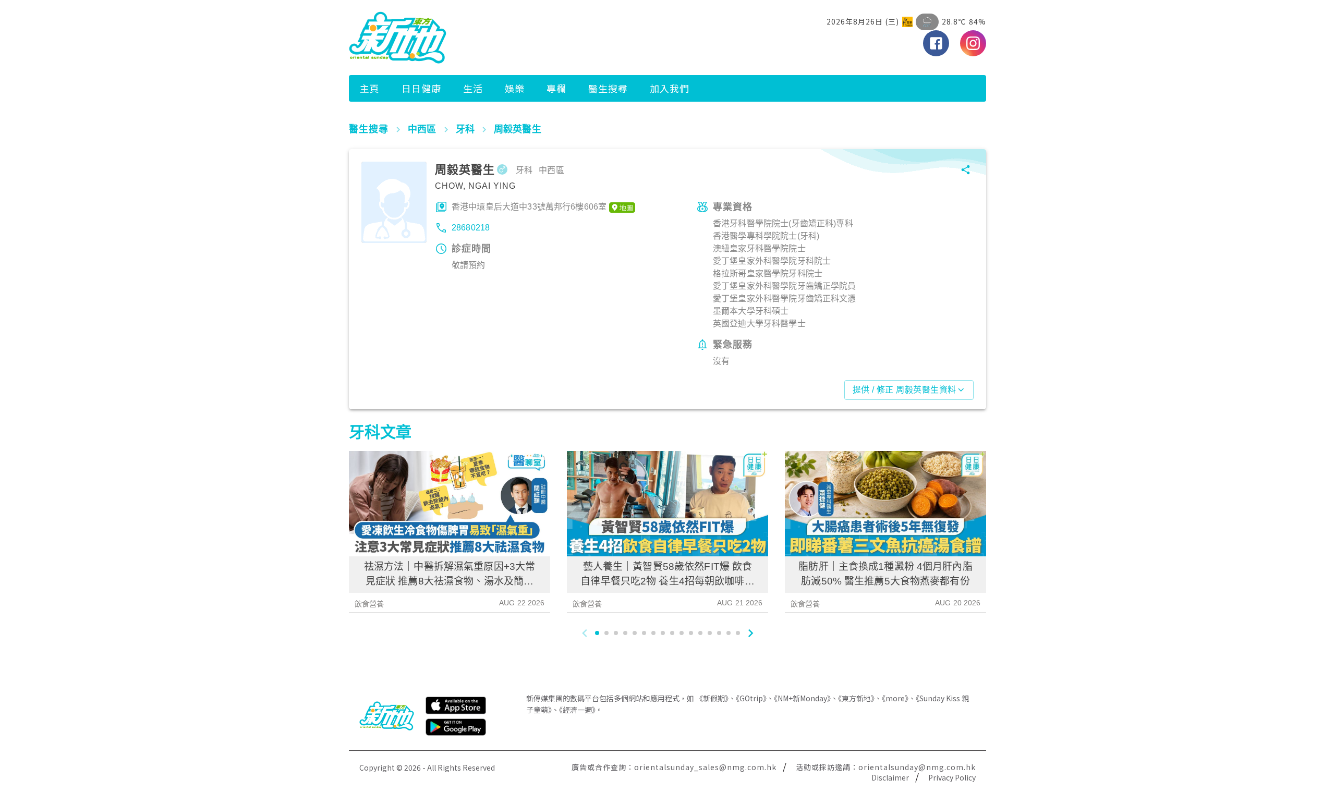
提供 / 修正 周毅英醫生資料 (904, 389)
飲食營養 (369, 604)
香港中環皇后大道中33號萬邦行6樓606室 (529, 206)
